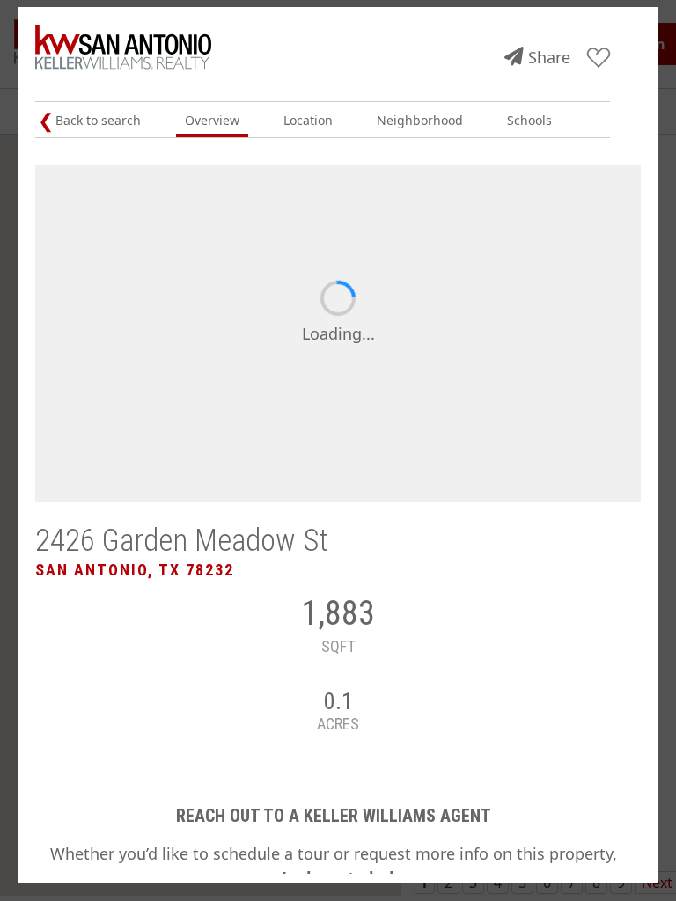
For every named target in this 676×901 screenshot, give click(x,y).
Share (549, 57)
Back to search (98, 120)
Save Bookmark (599, 58)
